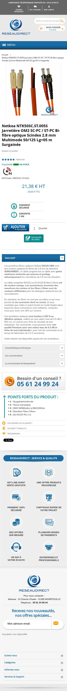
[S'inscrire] (55, 623)
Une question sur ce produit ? (19, 423)
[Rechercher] (62, 21)
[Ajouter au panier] (15, 228)
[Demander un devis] (34, 238)
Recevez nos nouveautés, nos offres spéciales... (33, 613)
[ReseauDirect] (16, 27)
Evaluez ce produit (10, 151)
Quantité (43, 228)
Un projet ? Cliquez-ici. (17, 428)
